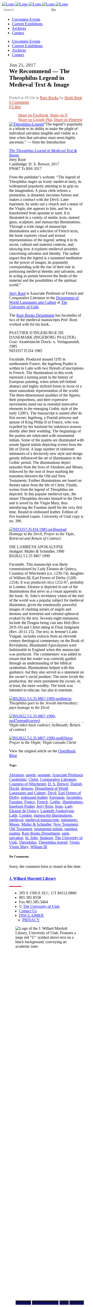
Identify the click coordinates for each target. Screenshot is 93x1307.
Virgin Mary (18, 847)
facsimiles (74, 797)
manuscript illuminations (53, 815)
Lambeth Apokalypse (57, 811)
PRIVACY (31, 920)
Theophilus (27, 842)
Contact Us (28, 911)
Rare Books (49, 98)
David (14, 788)
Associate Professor (67, 775)
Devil (52, 793)
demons (27, 788)
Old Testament (20, 829)
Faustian (15, 802)
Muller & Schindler (36, 824)
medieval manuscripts (42, 820)
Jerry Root (17, 293)
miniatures (69, 820)
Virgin (74, 842)
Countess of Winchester (27, 784)
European (56, 797)
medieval (16, 820)
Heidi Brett (73, 98)
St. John (31, 838)
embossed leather (34, 797)
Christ (33, 779)
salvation (16, 838)
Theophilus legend (52, 842)
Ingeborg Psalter (21, 806)
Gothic (55, 802)
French (42, 802)
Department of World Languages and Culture (44, 300)
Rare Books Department (35, 315)
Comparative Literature (58, 779)
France (29, 802)
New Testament (65, 824)
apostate (44, 775)
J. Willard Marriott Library (32, 878)
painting (70, 829)
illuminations (72, 802)
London (25, 815)
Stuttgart (46, 838)
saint (65, 833)
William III (38, 847)
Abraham (16, 775)
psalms (14, 833)
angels (31, 775)
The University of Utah (38, 304)
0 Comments (19, 102)
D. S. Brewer (58, 784)
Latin (13, 815)
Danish (76, 784)
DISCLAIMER (31, 915)
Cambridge (18, 779)
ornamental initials (48, 829)
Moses (14, 824)
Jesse (59, 806)
